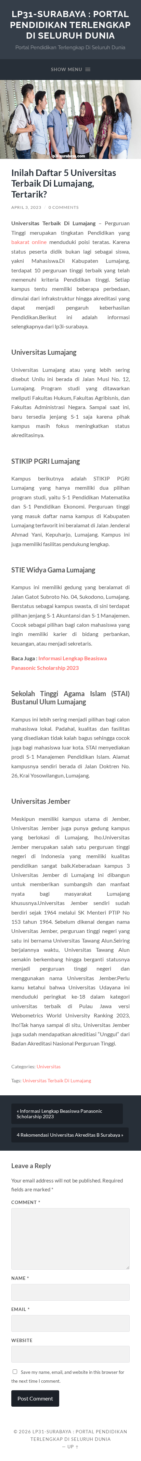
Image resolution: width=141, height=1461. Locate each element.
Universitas (49, 1066)
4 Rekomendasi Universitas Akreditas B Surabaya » (70, 1135)
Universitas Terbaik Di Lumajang (57, 1080)
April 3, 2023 (26, 207)
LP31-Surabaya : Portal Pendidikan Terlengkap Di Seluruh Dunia (70, 25)
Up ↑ (73, 1446)
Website (22, 1340)
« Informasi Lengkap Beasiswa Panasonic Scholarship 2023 (59, 1113)
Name (20, 1278)
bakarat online (29, 242)
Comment (25, 1202)
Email (20, 1309)
